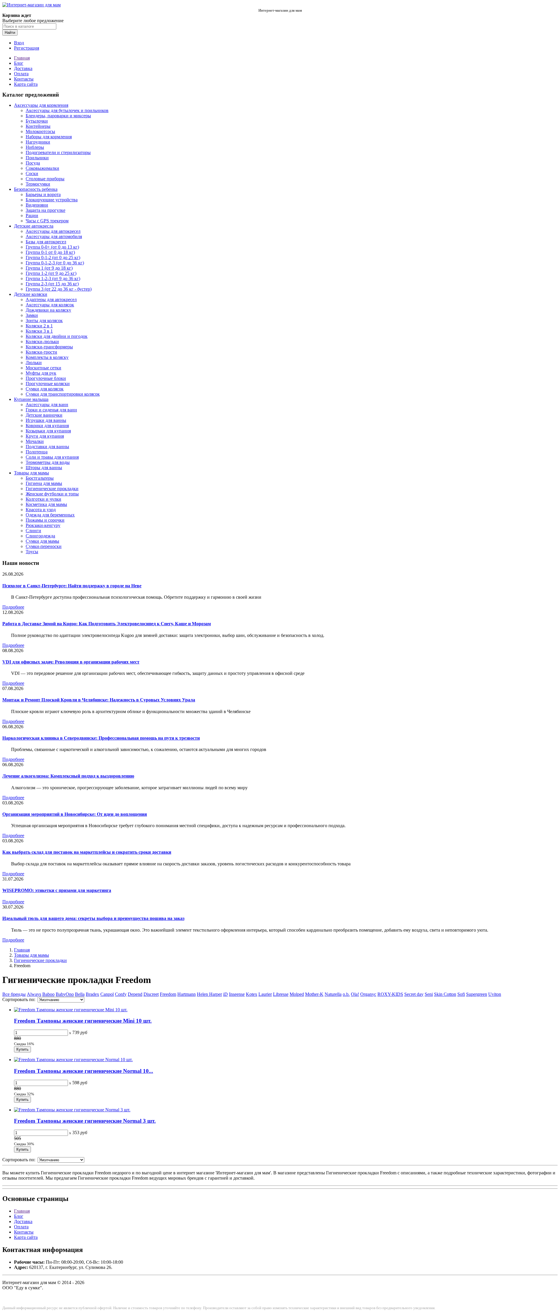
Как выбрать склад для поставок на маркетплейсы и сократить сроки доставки (86, 852)
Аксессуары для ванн (47, 404)
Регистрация (26, 48)
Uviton (494, 994)
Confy (121, 994)
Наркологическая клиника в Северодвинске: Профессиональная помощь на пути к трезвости (101, 738)
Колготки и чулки (43, 499)
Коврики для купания (47, 425)
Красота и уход (41, 509)
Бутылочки (37, 120)
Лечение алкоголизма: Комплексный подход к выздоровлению (68, 775)
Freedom (168, 994)
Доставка (23, 68)
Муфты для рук (41, 373)
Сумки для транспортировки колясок (63, 394)
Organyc (368, 994)
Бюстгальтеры (40, 478)
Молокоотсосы (40, 131)
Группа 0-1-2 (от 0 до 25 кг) (53, 257)
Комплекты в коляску (47, 357)
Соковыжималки (42, 168)
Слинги (33, 530)
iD (225, 994)
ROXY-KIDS (390, 994)
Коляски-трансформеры (49, 346)
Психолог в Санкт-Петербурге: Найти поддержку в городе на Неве (71, 585)
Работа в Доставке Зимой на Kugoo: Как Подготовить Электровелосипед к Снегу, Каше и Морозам (106, 623)
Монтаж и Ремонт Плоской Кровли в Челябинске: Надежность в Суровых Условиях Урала (98, 699)
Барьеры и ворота (43, 194)
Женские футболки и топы (52, 493)
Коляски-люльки (42, 341)
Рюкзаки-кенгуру (43, 525)
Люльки (34, 362)
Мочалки (35, 441)
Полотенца (37, 451)
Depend (135, 994)
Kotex (251, 994)
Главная (22, 57)
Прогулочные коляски (48, 383)
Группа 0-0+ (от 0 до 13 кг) (52, 247)
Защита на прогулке (45, 210)
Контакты (24, 78)
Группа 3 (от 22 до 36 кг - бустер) (59, 289)
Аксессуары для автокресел (53, 231)
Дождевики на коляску (48, 310)
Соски (32, 173)
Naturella (333, 994)
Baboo (48, 994)
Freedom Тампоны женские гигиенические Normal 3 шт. (85, 1121)
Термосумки (38, 183)
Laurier (265, 994)
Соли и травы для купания (52, 457)
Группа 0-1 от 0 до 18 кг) (50, 252)
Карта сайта (26, 84)
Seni (429, 994)
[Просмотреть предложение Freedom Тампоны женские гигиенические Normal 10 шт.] (73, 1059)
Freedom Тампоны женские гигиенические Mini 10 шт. (83, 1021)
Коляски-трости (41, 352)
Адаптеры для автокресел (51, 299)
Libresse (280, 994)
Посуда (33, 162)
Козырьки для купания (48, 430)
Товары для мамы (31, 472)
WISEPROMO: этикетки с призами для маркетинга (56, 890)
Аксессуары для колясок (50, 304)
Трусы (32, 551)
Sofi (461, 994)
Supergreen (476, 994)
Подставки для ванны (47, 446)
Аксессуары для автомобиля (54, 236)
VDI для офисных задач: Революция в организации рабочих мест (70, 661)
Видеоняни (37, 204)
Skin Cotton (445, 994)
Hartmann (186, 994)
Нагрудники (38, 141)
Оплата (21, 73)
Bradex (92, 994)
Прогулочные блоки (46, 378)
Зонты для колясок (44, 320)
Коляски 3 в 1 (39, 331)
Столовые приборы (45, 178)
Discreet (151, 994)
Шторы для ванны (44, 467)
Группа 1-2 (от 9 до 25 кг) (51, 273)
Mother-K (314, 994)
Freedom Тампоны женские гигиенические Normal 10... (83, 1071)
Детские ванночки (44, 415)
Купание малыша (31, 399)
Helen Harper (209, 994)
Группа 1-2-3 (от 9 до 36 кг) (53, 278)
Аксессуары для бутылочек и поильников (67, 110)
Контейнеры (38, 126)
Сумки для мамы (42, 541)
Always (34, 994)
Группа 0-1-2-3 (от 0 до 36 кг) (55, 262)
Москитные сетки (43, 367)
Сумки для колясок (45, 388)
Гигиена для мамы (44, 483)
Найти (10, 32)
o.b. (346, 994)
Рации (32, 215)
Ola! (355, 994)
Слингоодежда (40, 535)
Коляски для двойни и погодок (57, 336)
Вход (19, 42)
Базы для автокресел (46, 241)
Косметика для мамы (46, 504)
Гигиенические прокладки (52, 488)
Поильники (37, 157)
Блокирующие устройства (52, 199)
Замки (32, 315)
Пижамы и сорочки (45, 520)
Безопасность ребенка (35, 189)
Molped (297, 994)
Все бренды (14, 994)
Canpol (107, 994)
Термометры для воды (48, 462)
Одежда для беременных (50, 514)
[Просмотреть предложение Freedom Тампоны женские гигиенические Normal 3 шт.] (72, 1109)
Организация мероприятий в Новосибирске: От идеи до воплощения (74, 814)
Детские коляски (30, 294)
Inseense (237, 994)
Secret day (414, 994)
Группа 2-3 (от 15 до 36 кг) (52, 283)
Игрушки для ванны (46, 420)
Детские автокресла (33, 225)
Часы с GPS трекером (47, 220)
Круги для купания (45, 436)
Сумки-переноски (44, 546)
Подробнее (13, 607)
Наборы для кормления (49, 136)
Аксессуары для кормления (41, 105)
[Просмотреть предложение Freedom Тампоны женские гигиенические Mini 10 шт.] (70, 1009)
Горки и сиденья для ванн (51, 409)
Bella (80, 994)
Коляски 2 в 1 (39, 325)
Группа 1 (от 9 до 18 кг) (49, 268)
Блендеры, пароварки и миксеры (58, 115)
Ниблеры (35, 147)
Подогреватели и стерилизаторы (58, 152)
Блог (18, 63)
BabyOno (65, 994)
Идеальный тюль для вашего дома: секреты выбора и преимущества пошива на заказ (93, 918)
